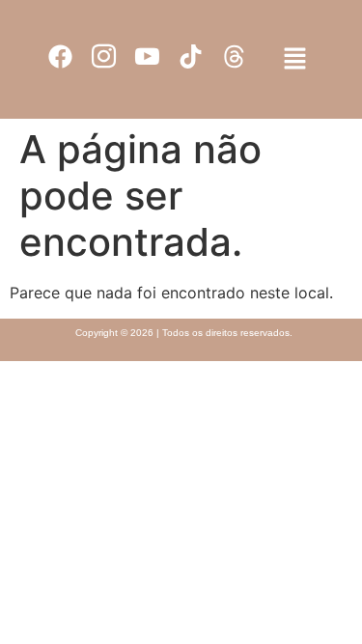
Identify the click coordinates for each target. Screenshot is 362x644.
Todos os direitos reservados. (227, 332)
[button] (294, 59)
